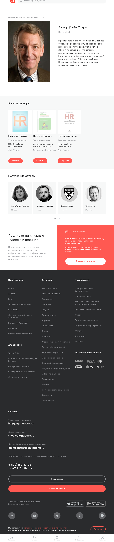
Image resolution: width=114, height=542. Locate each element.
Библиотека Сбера (51, 374)
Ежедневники (48, 379)
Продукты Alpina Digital (19, 367)
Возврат (79, 342)
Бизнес (45, 331)
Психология (47, 326)
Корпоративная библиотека (21, 372)
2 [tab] (58, 218)
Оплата (79, 331)
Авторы (12, 294)
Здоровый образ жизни (53, 363)
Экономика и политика (52, 358)
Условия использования (19, 305)
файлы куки (28, 528)
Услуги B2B (13, 353)
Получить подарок (85, 261)
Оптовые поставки (17, 377)
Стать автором (57, 489)
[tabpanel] (20, 198)
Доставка (80, 336)
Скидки (45, 310)
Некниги (45, 385)
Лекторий (46, 305)
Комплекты (47, 395)
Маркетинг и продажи (52, 352)
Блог (10, 299)
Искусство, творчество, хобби (56, 369)
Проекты (12, 328)
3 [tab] (59, 218)
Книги (11, 289)
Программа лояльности (86, 320)
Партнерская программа (20, 334)
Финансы (46, 336)
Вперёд (106, 200)
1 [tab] (55, 218)
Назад (8, 200)
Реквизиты (13, 310)
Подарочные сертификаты (88, 326)
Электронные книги (51, 294)
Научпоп (46, 320)
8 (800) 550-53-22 (19, 465)
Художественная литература (56, 342)
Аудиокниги (47, 299)
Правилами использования (89, 249)
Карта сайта (48, 401)
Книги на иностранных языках (56, 390)
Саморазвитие (49, 315)
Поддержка (57, 479)
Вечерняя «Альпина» (18, 323)
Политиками (72, 249)
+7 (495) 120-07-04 (20, 468)
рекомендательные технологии (51, 528)
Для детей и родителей (53, 347)
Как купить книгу (83, 296)
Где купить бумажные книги (88, 310)
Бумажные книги (49, 289)
